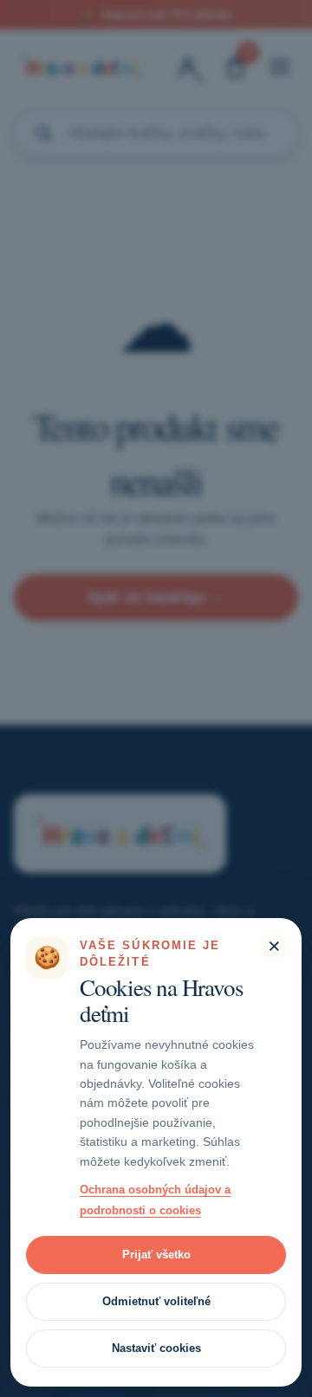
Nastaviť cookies (156, 1348)
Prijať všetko (156, 1254)
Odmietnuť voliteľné (156, 1301)
